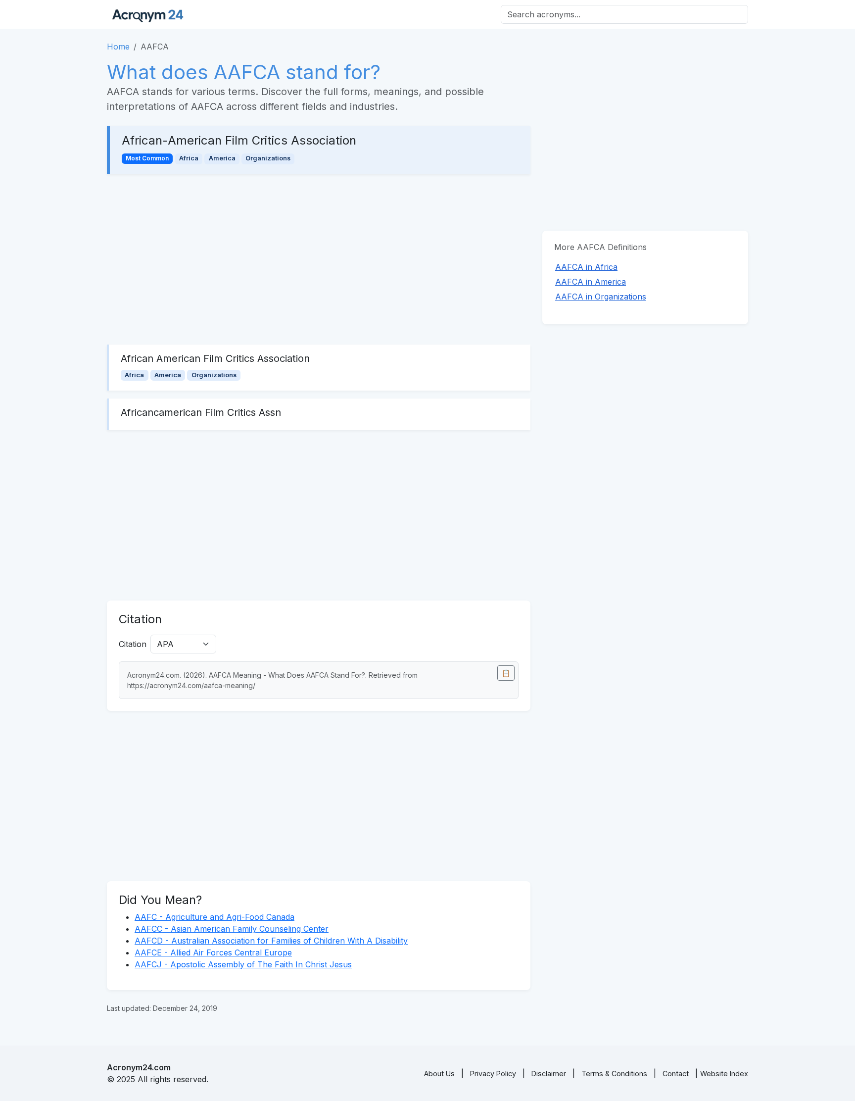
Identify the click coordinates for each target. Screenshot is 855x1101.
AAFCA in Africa (586, 267)
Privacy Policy (493, 1073)
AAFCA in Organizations (600, 296)
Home (118, 46)
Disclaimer (548, 1073)
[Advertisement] (318, 259)
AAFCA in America (590, 282)
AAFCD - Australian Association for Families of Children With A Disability (271, 941)
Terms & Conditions (614, 1073)
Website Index (724, 1073)
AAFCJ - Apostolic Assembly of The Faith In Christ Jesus (243, 964)
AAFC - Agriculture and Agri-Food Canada (214, 917)
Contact (676, 1073)
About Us (439, 1073)
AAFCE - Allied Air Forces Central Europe (213, 952)
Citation (132, 644)
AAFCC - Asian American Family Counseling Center (232, 929)
